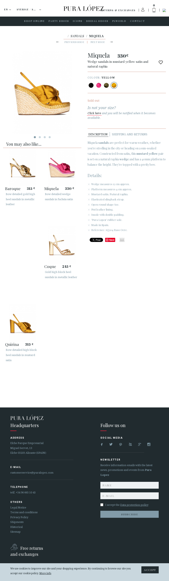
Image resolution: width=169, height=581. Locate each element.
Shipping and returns (129, 134)
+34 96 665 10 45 (26, 492)
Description (98, 134)
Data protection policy (134, 504)
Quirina (12, 344)
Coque (50, 266)
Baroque (13, 188)
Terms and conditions (24, 512)
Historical (16, 527)
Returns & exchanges (118, 10)
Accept (150, 569)
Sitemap (15, 531)
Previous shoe (74, 42)
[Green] (106, 85)
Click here (94, 113)
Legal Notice (18, 507)
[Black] (91, 85)
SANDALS (77, 36)
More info (45, 573)
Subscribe (129, 514)
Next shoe (97, 42)
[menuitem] (34, 21)
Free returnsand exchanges (26, 551)
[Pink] (98, 85)
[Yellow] (113, 85)
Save (111, 239)
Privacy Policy (19, 517)
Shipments (16, 522)
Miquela (51, 188)
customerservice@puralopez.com (31, 472)
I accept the (126, 504)
